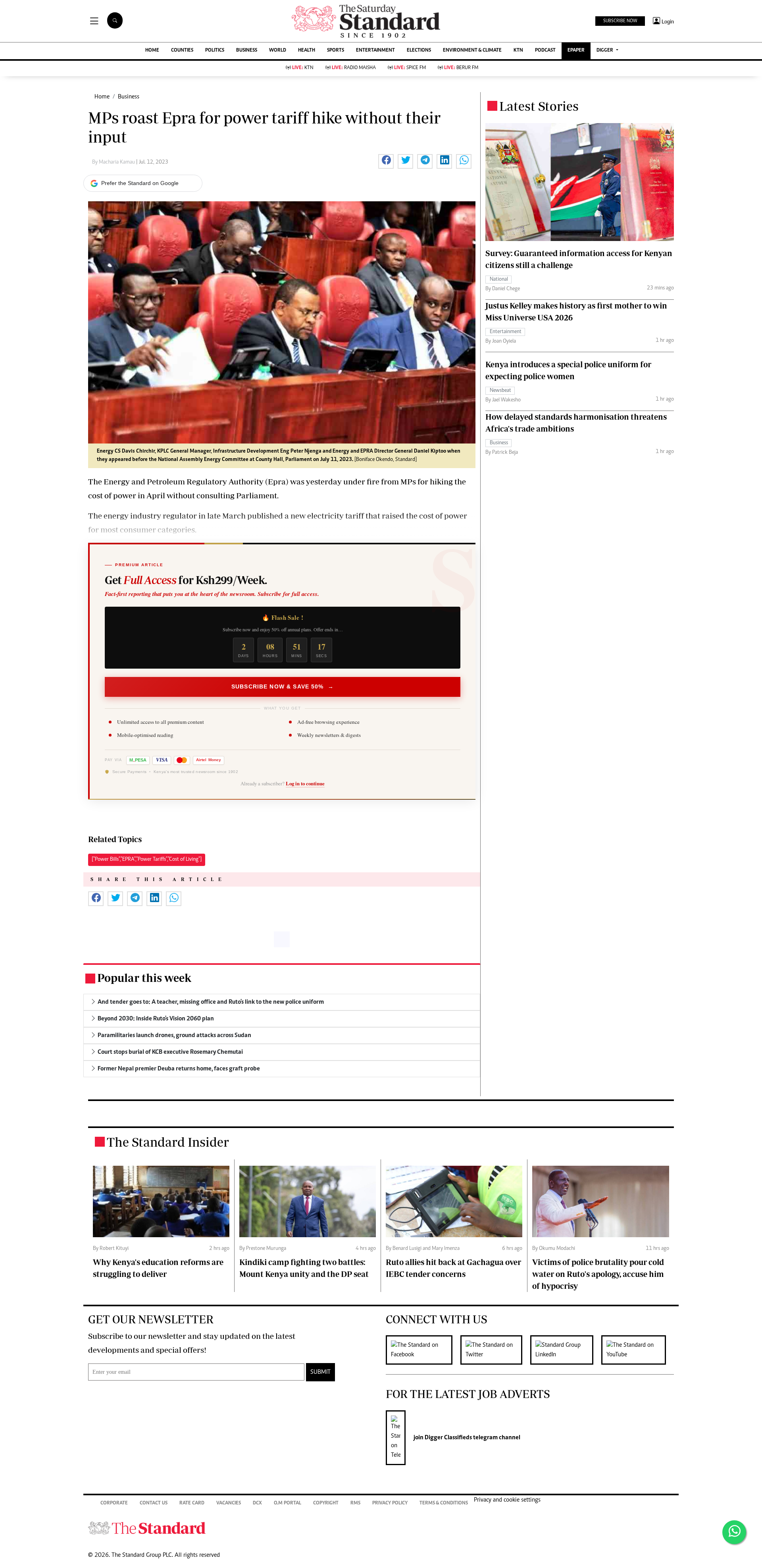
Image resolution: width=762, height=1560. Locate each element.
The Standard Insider (168, 1142)
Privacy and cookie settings (507, 1500)
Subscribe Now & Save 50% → (282, 686)
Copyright (326, 1503)
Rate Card (191, 1503)
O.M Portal (287, 1503)
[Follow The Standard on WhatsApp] (734, 1532)
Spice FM (410, 68)
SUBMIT (320, 1372)
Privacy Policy (390, 1503)
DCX (257, 1503)
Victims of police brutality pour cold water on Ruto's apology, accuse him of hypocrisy (598, 1273)
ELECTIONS (419, 50)
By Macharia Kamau (114, 162)
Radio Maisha (354, 68)
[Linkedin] (565, 1350)
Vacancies (228, 1503)
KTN (518, 50)
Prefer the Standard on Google (140, 183)
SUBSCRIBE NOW (620, 21)
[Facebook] (423, 1350)
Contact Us (153, 1503)
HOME (152, 50)
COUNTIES (182, 50)
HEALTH (306, 50)
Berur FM (461, 68)
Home (102, 97)
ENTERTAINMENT (375, 50)
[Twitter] (495, 1350)
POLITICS (214, 50)
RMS (355, 1503)
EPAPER (576, 50)
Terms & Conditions (443, 1503)
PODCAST (545, 50)
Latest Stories (539, 106)
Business (128, 97)
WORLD (277, 50)
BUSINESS (246, 50)
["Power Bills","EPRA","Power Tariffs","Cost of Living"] (147, 859)
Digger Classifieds (447, 1438)
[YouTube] (637, 1350)
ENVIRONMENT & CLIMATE (472, 50)
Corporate (114, 1503)
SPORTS (335, 50)
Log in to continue (305, 783)
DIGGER (605, 50)
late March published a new (256, 515)
